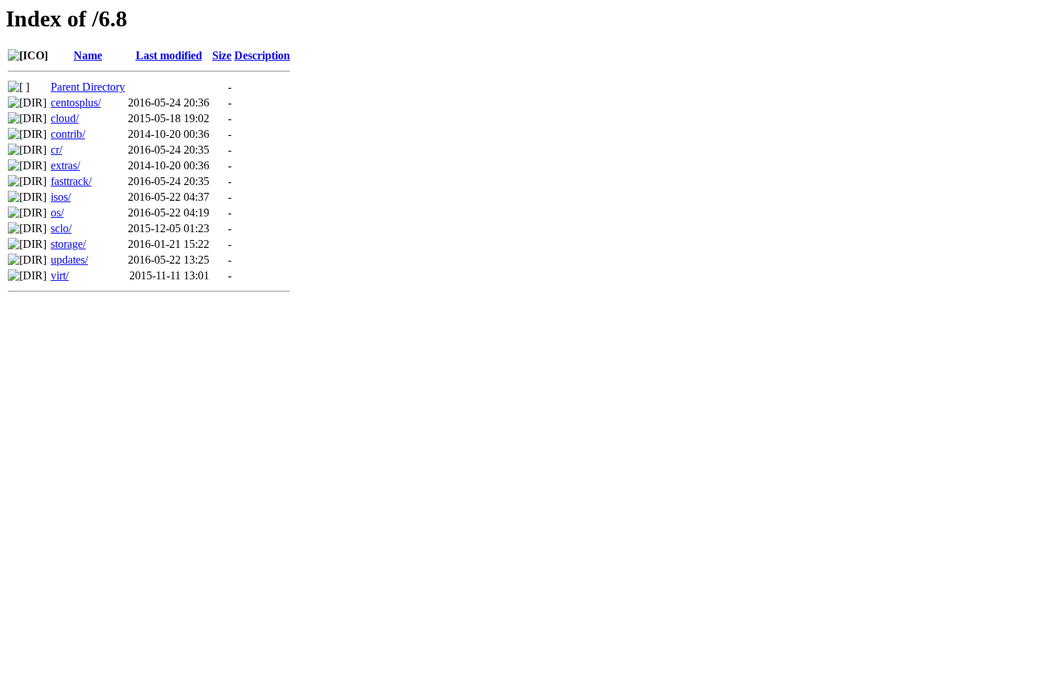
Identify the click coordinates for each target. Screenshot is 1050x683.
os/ (57, 212)
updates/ (69, 260)
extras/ (65, 165)
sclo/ (61, 228)
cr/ (56, 150)
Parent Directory (88, 87)
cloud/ (65, 118)
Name (88, 55)
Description (262, 55)
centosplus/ (76, 102)
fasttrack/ (71, 181)
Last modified (169, 55)
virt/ (60, 275)
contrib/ (68, 134)
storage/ (68, 244)
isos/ (61, 197)
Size (221, 55)
